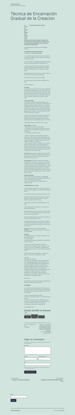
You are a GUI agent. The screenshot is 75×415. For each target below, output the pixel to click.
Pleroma (37, 43)
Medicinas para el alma (47, 325)
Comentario (26, 345)
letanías (25, 111)
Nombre (26, 356)
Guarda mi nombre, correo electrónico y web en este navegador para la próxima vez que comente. (37, 368)
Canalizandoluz (15, 4)
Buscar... (12, 394)
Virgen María (26, 248)
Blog (47, 324)
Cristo (44, 80)
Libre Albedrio (45, 176)
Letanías (27, 106)
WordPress (62, 410)
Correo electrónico (42, 356)
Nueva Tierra (35, 44)
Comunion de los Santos (37, 53)
